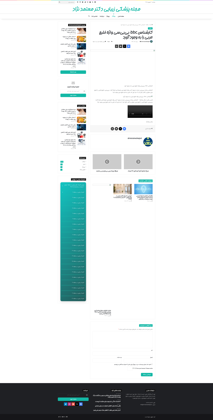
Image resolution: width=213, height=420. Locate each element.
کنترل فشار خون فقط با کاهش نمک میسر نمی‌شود (68, 52)
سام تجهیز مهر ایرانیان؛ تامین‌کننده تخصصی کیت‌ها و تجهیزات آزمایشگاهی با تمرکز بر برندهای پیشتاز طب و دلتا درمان (68, 62)
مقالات (147, 25)
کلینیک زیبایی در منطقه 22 (78, 298)
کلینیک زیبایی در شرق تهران (142, 396)
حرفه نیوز (135, 394)
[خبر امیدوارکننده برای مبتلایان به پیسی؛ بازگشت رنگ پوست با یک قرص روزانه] (81, 31)
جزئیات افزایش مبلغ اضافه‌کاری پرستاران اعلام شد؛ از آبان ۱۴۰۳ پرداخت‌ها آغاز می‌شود (102, 312)
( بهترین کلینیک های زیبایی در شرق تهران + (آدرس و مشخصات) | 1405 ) (122, 197)
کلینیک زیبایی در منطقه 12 (78, 245)
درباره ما (102, 16)
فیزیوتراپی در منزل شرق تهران (139, 398)
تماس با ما (94, 16)
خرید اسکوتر (129, 394)
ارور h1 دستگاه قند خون (150, 394)
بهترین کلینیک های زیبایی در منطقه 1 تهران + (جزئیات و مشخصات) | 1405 (74, 186)
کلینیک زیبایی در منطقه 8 (78, 224)
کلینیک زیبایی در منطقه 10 (78, 235)
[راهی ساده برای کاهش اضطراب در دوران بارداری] (81, 46)
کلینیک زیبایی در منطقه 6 (78, 213)
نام (152, 350)
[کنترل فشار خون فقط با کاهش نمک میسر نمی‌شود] (81, 54)
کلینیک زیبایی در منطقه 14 (78, 256)
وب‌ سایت (119, 357)
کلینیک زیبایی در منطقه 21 (78, 293)
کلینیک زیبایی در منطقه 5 (78, 208)
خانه (150, 25)
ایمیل (151, 357)
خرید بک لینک (141, 394)
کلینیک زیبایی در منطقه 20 (78, 288)
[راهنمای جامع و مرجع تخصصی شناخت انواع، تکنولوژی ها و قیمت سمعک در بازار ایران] (143, 189)
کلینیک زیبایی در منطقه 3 (78, 197)
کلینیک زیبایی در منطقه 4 (78, 203)
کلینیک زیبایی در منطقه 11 (78, 240)
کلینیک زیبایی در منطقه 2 (78, 192)
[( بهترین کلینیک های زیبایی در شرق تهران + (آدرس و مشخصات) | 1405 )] (122, 189)
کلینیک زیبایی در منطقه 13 (78, 251)
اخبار (84, 164)
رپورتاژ (108, 16)
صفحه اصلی (121, 16)
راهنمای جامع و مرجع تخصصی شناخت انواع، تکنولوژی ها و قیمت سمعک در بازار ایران (144, 197)
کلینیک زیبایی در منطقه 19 (78, 282)
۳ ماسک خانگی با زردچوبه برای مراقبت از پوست (69, 37)
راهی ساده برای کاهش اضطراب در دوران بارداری (68, 45)
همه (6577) (73, 72)
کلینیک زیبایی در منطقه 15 (78, 261)
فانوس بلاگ (82, 170)
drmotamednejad (145, 41)
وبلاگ (113, 16)
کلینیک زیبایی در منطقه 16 (78, 267)
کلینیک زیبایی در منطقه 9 (78, 229)
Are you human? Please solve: (144, 368)
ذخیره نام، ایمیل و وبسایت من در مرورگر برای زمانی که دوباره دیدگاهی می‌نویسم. (132, 364)
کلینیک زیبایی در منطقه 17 (78, 272)
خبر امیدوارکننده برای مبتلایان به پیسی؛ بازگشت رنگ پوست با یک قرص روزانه (68, 30)
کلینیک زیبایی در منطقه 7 (78, 219)
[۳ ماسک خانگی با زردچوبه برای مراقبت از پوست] (81, 39)
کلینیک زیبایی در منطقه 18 (78, 277)
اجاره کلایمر (149, 398)
